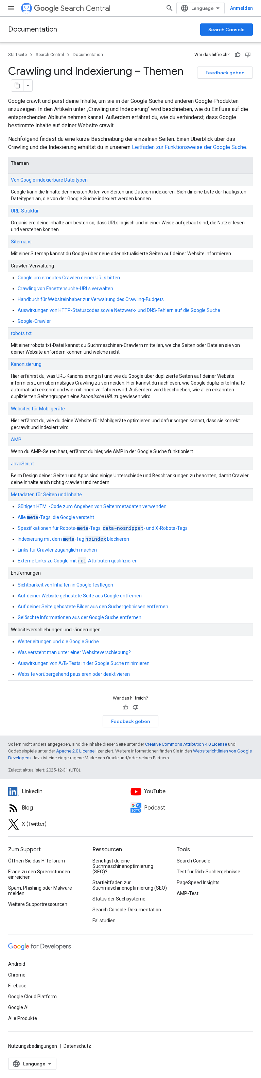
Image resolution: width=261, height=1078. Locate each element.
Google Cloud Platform (32, 996)
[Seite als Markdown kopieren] (17, 85)
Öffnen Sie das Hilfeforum (36, 860)
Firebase (17, 985)
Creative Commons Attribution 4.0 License (186, 744)
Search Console (226, 29)
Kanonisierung (26, 364)
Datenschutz (77, 1046)
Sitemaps (21, 241)
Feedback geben (225, 73)
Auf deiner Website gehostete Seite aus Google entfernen (80, 595)
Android (16, 964)
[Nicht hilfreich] (248, 55)
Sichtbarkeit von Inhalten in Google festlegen (65, 585)
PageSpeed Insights (198, 882)
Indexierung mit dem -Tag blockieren (73, 539)
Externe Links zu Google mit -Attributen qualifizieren (78, 560)
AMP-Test (187, 893)
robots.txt (21, 333)
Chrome (16, 975)
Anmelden (241, 8)
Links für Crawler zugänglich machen (57, 550)
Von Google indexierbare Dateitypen (49, 180)
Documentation (32, 29)
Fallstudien (104, 920)
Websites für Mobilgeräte (38, 408)
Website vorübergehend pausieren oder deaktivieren (74, 674)
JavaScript (22, 463)
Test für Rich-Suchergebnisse (208, 871)
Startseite (17, 54)
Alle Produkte (22, 1018)
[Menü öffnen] (11, 8)
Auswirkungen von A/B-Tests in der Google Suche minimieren (84, 663)
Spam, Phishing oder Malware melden (40, 890)
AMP (16, 439)
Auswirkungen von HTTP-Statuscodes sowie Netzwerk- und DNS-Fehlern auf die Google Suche (119, 310)
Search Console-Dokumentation (126, 909)
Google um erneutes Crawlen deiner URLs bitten (69, 277)
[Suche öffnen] (170, 8)
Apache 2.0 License (75, 751)
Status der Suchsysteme (118, 899)
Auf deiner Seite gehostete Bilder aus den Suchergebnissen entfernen (93, 606)
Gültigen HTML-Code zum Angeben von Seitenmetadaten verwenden (92, 506)
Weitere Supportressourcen (37, 904)
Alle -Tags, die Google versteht (56, 517)
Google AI (18, 1007)
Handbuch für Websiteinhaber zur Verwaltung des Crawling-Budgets (91, 299)
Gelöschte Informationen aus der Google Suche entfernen (79, 617)
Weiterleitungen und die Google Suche (58, 641)
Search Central (85, 8)
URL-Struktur (25, 210)
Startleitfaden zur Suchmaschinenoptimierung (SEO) (129, 885)
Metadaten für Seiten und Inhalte (46, 494)
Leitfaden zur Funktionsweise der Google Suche (189, 147)
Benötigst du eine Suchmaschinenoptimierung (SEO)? (122, 866)
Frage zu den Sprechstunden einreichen (39, 874)
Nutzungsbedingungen (32, 1046)
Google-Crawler (34, 321)
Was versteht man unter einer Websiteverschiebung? (74, 652)
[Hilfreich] (237, 55)
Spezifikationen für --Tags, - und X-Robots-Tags (103, 528)
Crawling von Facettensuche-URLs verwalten (65, 288)
